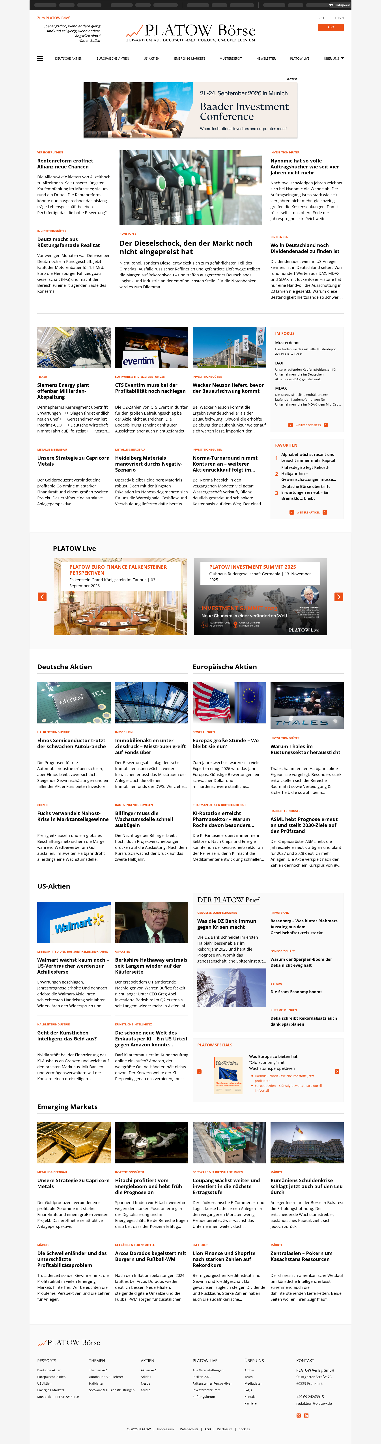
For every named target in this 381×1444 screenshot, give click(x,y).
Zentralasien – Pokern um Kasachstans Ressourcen (302, 1256)
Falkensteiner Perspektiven (212, 1383)
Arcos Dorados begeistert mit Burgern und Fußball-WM (150, 1256)
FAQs (248, 1390)
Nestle (145, 1383)
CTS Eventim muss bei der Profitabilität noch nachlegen (150, 387)
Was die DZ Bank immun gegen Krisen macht (226, 923)
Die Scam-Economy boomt (296, 991)
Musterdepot (231, 58)
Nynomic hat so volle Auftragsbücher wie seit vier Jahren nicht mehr (305, 166)
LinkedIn (306, 1415)
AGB (208, 1429)
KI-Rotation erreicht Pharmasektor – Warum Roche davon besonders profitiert (221, 822)
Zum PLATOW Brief (53, 17)
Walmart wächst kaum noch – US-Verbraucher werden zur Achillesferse (73, 965)
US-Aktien (152, 58)
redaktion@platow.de (314, 1403)
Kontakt (250, 1397)
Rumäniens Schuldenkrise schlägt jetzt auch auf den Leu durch (307, 1186)
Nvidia (145, 1390)
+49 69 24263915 (310, 1396)
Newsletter (266, 58)
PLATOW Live (299, 58)
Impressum (165, 1429)
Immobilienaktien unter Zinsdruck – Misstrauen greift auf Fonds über (150, 746)
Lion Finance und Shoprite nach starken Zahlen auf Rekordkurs (224, 1259)
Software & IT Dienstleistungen (112, 1390)
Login (339, 18)
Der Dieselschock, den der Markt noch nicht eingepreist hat (186, 247)
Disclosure (224, 1429)
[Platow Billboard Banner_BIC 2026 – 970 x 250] (190, 110)
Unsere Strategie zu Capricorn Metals (73, 460)
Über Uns (331, 58)
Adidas (146, 1377)
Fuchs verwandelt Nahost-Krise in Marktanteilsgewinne (73, 816)
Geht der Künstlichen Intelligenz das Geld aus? (67, 1035)
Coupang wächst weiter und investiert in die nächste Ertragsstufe (226, 1186)
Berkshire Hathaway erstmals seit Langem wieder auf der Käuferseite (151, 965)
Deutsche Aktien (68, 58)
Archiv (249, 1370)
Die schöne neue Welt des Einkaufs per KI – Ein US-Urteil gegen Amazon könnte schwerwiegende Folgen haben (151, 1044)
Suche (322, 18)
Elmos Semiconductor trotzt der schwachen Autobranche (71, 743)
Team (249, 1377)
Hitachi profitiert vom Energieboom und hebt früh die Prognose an (148, 1186)
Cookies (244, 1429)
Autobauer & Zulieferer (106, 1377)
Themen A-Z (98, 1370)
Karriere (251, 1403)
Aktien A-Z (148, 1370)
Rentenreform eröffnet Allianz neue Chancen (65, 163)
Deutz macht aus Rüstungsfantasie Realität (68, 242)
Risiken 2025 (202, 1377)
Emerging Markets (189, 58)
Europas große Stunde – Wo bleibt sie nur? (226, 743)
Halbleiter (96, 1383)
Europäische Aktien (113, 58)
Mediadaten (253, 1383)
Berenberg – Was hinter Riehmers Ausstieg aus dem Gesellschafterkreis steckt (304, 926)
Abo (331, 27)
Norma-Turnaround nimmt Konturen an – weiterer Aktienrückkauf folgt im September (225, 466)
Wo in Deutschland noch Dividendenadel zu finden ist (305, 248)
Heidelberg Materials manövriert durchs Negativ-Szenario (148, 463)
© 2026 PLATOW (139, 1429)
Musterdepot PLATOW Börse (58, 1397)
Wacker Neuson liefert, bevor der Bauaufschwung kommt (228, 387)
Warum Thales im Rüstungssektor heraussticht (305, 749)
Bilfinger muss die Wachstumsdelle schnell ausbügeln (144, 819)
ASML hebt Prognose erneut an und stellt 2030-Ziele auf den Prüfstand (304, 825)
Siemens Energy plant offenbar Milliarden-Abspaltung (63, 390)
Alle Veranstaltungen (208, 1370)
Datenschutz (189, 1429)
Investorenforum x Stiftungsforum (206, 1393)
